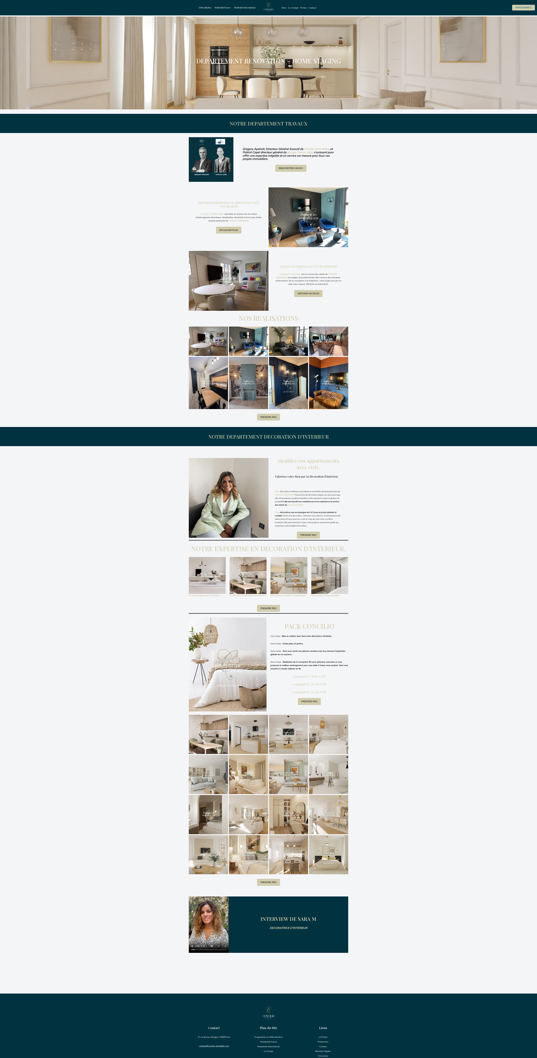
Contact (312, 7)
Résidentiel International (244, 7)
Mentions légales (323, 1051)
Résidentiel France (223, 7)
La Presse (323, 1037)
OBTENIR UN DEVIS (308, 293)
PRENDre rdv (268, 608)
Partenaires (523, 7)
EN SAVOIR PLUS (228, 230)
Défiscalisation (205, 7)
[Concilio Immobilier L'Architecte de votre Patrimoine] (268, 8)
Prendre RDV (309, 701)
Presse (303, 7)
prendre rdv (308, 535)
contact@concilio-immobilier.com (214, 1046)
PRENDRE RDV (268, 417)
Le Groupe (293, 7)
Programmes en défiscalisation (268, 1037)
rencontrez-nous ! (291, 168)
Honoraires (323, 1056)
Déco (284, 7)
